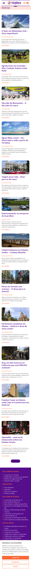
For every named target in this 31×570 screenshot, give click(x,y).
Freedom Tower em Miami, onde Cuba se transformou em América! (15, 402)
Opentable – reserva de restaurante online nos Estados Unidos (12, 440)
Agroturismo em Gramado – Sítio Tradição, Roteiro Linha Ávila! (14, 68)
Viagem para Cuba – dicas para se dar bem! (13, 178)
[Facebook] (27, 3)
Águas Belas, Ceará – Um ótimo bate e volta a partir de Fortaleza (15, 140)
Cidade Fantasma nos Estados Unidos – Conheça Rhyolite (15, 251)
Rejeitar (15, 566)
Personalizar (15, 562)
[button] (4, 3)
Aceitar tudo (15, 557)
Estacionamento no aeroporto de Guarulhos (15, 215)
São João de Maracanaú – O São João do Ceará (14, 104)
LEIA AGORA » (6, 45)
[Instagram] (24, 3)
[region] (15, 555)
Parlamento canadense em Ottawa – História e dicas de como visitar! (14, 326)
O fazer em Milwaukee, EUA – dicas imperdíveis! (15, 32)
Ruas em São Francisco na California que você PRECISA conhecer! (14, 365)
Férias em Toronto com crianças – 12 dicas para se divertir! (13, 289)
